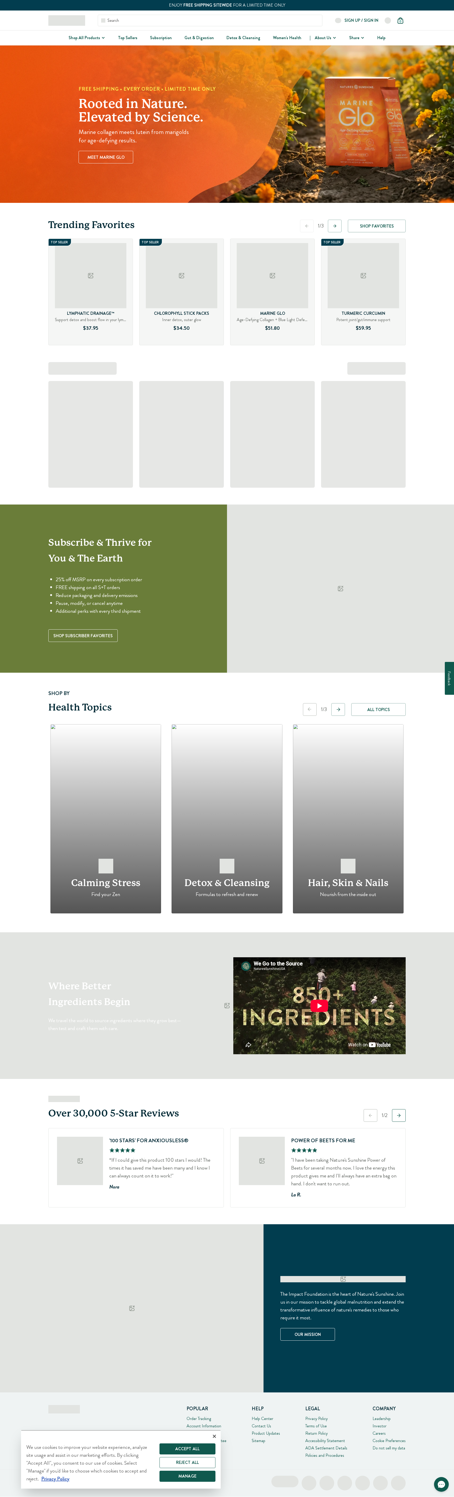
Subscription (161, 38)
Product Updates (266, 1433)
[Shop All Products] (102, 38)
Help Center (262, 1419)
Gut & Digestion (199, 38)
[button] (441, 1484)
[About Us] (334, 38)
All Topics (378, 710)
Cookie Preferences (389, 1441)
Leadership (382, 1419)
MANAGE (187, 1476)
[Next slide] (335, 226)
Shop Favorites (377, 226)
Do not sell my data (389, 1448)
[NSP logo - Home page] (66, 20)
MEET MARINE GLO (106, 157)
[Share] (362, 38)
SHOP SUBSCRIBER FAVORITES (83, 636)
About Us (323, 38)
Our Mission (308, 1334)
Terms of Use (316, 1426)
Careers (379, 1433)
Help (381, 38)
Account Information (204, 1426)
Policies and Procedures (324, 1455)
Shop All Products (84, 38)
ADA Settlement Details (326, 1448)
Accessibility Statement (325, 1441)
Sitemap (258, 1441)
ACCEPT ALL (187, 1449)
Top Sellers (127, 38)
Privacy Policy (316, 1419)
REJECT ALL (187, 1462)
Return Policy (316, 1433)
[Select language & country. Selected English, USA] (388, 20)
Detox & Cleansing (243, 38)
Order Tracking (199, 1419)
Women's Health (287, 38)
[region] (121, 1459)
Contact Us (261, 1426)
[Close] (214, 1436)
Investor (379, 1426)
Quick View (101, 343)
